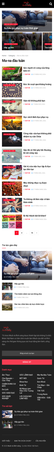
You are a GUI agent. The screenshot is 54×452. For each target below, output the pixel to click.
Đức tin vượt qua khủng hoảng (37, 84)
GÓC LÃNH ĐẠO (26, 375)
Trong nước (42, 394)
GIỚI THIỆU (6, 441)
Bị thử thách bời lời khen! (34, 215)
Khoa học (24, 382)
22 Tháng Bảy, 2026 (39, 74)
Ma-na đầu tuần (11, 24)
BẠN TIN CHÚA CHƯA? (22, 441)
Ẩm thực (6, 375)
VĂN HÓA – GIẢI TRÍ (43, 399)
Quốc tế (40, 378)
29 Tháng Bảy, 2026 (22, 307)
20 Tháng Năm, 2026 (40, 206)
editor (27, 74)
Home (4, 56)
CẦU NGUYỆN (41, 441)
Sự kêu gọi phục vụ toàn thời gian (21, 28)
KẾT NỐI (23, 378)
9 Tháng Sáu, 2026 (39, 156)
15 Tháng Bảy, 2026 (39, 88)
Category (11, 56)
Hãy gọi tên (9, 47)
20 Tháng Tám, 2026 (12, 277)
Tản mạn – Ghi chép (43, 386)
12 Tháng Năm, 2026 (40, 219)
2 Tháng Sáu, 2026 (39, 173)
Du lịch (5, 389)
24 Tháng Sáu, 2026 (39, 121)
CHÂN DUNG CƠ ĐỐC (9, 385)
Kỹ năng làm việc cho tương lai (26, 391)
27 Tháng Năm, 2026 (40, 189)
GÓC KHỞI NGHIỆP (6, 397)
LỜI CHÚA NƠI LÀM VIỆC (25, 397)
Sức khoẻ (41, 382)
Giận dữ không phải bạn (34, 100)
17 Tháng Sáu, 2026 (39, 140)
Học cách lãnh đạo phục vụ (35, 117)
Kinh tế (23, 385)
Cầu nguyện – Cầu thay (8, 379)
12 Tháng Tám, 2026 (22, 287)
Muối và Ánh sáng (14, 446)
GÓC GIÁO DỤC (8, 393)
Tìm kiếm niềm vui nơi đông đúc (28, 294)
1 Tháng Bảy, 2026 (39, 104)
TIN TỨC (41, 391)
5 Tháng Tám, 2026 (22, 297)
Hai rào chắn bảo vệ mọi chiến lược (29, 304)
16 (32, 233)
